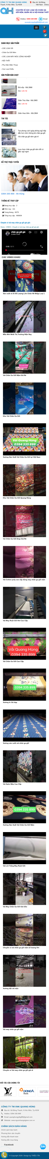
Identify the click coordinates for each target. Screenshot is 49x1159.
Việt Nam (39, 5)
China (46, 5)
